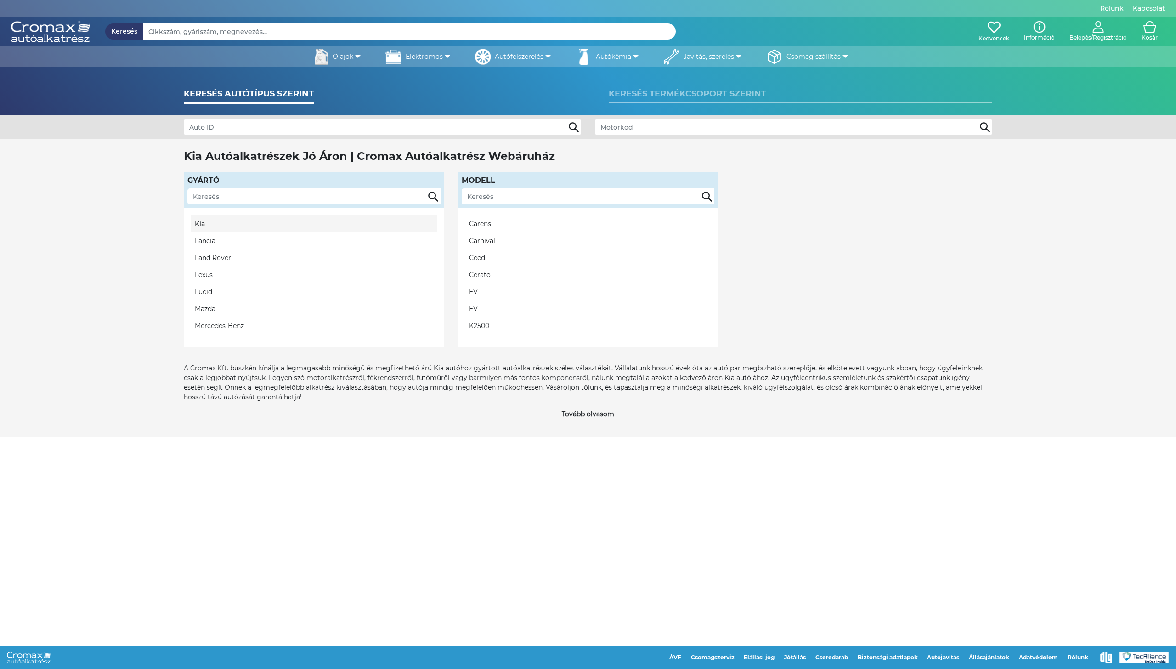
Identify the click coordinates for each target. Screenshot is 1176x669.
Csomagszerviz (713, 657)
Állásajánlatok (989, 657)
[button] (1098, 31)
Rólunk (1112, 8)
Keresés (124, 31)
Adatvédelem (1038, 657)
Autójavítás (943, 657)
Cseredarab (831, 657)
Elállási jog (759, 657)
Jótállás (795, 657)
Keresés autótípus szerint (249, 94)
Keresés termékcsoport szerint (687, 94)
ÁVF (675, 657)
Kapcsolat (1149, 8)
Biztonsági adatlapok (888, 657)
